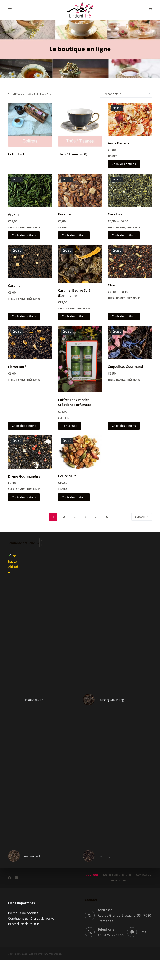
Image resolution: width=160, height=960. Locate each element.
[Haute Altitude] (14, 699)
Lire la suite (69, 426)
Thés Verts (33, 227)
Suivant (140, 516)
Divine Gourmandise (24, 476)
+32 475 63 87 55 (111, 934)
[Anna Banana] (130, 119)
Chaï (111, 285)
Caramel (14, 285)
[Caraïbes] (130, 190)
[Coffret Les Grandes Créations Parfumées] (80, 359)
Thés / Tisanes (72, 154)
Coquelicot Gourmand (125, 366)
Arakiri (13, 214)
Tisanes (112, 156)
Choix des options (124, 164)
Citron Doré (17, 366)
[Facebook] (9, 877)
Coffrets (16, 154)
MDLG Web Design (51, 953)
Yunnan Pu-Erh (34, 856)
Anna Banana (118, 143)
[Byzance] (80, 190)
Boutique (92, 875)
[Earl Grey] (89, 856)
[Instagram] (16, 877)
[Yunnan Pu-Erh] (14, 856)
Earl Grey (105, 856)
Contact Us (143, 875)
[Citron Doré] (30, 342)
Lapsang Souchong (111, 700)
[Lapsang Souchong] (89, 699)
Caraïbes (115, 214)
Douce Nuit (67, 476)
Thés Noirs (33, 298)
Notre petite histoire (117, 875)
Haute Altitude (33, 700)
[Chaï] (130, 261)
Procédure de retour (23, 924)
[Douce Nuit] (80, 452)
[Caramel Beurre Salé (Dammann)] (80, 264)
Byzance (64, 214)
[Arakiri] (30, 190)
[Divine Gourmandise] (30, 452)
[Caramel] (30, 261)
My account (118, 880)
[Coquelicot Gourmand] (130, 342)
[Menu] (10, 10)
